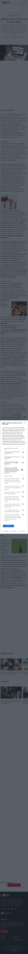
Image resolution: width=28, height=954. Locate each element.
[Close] (25, 423)
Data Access (14, 531)
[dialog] (14, 477)
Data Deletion (6, 531)
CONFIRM (8, 525)
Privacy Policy (22, 531)
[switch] (22, 452)
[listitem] (14, 449)
